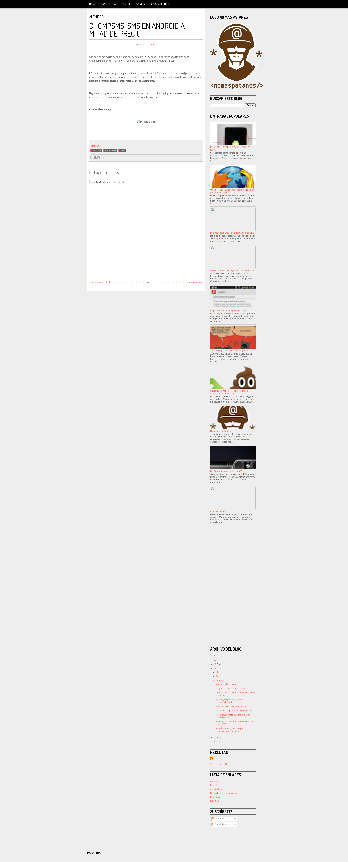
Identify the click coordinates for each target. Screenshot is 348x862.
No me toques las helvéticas (224, 793)
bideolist (214, 785)
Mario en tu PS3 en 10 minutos (231, 706)
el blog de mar (217, 789)
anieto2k (214, 801)
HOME (92, 4)
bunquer (214, 781)
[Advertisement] (145, 271)
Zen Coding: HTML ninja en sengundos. (230, 351)
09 (215, 741)
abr (218, 672)
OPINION (140, 4)
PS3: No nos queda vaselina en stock (234, 710)
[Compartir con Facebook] (96, 157)
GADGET (127, 4)
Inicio (148, 282)
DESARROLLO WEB (109, 4)
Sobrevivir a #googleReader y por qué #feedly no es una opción (229, 392)
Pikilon (95, 146)
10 (215, 737)
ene (218, 680)
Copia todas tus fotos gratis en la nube (229, 310)
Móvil (122, 150)
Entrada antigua (194, 282)
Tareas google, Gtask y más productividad (229, 700)
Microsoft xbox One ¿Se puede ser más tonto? (233, 233)
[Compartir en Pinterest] (99, 157)
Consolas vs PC (218, 511)
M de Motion (216, 797)
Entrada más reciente (100, 282)
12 (215, 664)
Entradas (219, 818)
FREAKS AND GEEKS (159, 4)
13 (215, 660)
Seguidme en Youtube (221, 431)
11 (215, 668)
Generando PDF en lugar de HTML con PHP (232, 270)
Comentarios (221, 824)
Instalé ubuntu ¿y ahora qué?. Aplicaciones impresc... (230, 729)
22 (215, 656)
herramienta (111, 150)
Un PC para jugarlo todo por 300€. (227, 471)
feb (218, 676)
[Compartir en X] (92, 157)
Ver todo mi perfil (218, 764)
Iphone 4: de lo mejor (226, 684)
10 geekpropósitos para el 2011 (231, 688)
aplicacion (96, 150)
